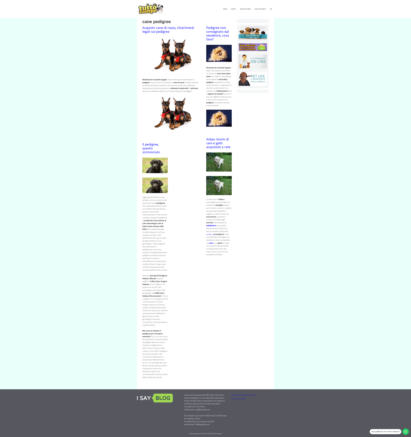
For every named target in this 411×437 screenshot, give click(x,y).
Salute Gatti (260, 9)
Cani (225, 9)
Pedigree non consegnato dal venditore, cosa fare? (217, 33)
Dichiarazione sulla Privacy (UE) (243, 395)
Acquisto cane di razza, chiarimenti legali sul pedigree (168, 29)
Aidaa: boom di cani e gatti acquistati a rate (218, 143)
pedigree (210, 234)
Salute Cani (245, 9)
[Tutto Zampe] (150, 8)
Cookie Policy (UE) (238, 399)
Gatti (233, 9)
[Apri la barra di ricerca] (271, 9)
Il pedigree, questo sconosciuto (151, 148)
